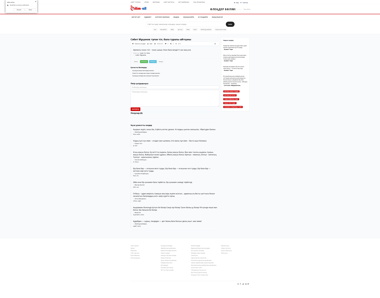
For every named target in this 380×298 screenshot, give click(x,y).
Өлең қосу (224, 253)
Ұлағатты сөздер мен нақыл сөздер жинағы (146, 73)
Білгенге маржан (162, 17)
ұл (133, 145)
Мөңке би (138, 212)
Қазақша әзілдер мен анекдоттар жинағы (145, 76)
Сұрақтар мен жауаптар (198, 258)
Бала (195, 29)
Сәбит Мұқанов (140, 55)
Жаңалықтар (217, 17)
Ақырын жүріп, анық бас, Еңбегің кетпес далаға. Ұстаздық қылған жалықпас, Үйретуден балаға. (174, 129)
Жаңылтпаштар (166, 258)
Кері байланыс (183, 2)
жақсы (137, 162)
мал (136, 145)
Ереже (146, 2)
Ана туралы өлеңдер (197, 250)
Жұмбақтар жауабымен (168, 248)
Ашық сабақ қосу (226, 250)
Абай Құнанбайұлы (141, 132)
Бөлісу (136, 61)
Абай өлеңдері (195, 246)
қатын (142, 215)
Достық (180, 29)
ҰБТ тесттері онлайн (167, 270)
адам (139, 201)
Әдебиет (147, 17)
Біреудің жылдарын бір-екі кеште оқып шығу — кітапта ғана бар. (233, 67)
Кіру (237, 2)
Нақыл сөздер (165, 253)
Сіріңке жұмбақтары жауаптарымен (202, 263)
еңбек (138, 134)
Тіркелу (245, 2)
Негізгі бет (136, 17)
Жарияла (135, 109)
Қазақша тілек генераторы (199, 275)
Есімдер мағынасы (166, 263)
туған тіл (143, 53)
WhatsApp (144, 61)
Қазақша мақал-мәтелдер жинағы (143, 70)
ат (133, 162)
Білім (188, 29)
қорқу (139, 226)
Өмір (172, 29)
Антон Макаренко (140, 199)
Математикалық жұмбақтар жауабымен (203, 265)
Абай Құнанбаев (206, 29)
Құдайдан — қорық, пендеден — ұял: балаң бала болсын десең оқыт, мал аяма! (167, 221)
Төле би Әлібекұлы (140, 160)
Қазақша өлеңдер (166, 246)
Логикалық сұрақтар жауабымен (201, 260)
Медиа (176, 17)
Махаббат (163, 29)
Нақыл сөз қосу (226, 248)
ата (137, 176)
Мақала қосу (225, 246)
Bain (151, 44)
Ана (155, 29)
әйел (134, 187)
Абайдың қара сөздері (198, 253)
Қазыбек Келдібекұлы (142, 173)
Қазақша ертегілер (167, 267)
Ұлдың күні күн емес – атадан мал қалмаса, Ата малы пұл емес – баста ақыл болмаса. (170, 141)
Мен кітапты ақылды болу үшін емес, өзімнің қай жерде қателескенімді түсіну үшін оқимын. (235, 57)
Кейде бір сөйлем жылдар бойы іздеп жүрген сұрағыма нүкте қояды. (235, 46)
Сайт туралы (135, 2)
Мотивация (164, 265)
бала (148, 53)
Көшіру (161, 61)
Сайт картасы (169, 2)
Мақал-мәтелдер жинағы (169, 250)
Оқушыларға (188, 17)
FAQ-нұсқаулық (199, 2)
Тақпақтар (194, 255)
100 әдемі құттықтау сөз (198, 270)
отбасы (135, 201)
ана (138, 187)
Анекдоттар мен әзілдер (168, 255)
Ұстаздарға (203, 17)
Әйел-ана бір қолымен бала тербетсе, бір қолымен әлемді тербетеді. (162, 182)
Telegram (153, 61)
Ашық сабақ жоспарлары (169, 260)
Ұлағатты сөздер (140, 44)
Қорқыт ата (138, 143)
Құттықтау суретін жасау (199, 272)
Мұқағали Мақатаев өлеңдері (200, 248)
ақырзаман (136, 215)
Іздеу (230, 24)
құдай (135, 226)
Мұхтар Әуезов (139, 185)
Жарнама (156, 2)
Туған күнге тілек (220, 29)
